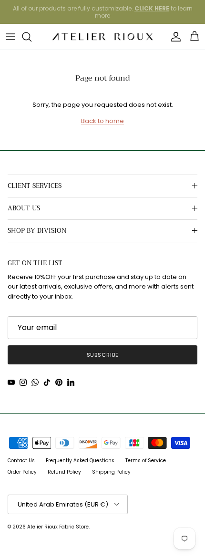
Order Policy (22, 472)
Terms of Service (145, 460)
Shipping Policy (111, 472)
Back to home (102, 120)
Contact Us (21, 460)
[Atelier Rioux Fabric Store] (102, 37)
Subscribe (103, 355)
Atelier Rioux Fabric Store (58, 526)
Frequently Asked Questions (80, 460)
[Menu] (10, 36)
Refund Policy (64, 472)
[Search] (31, 36)
